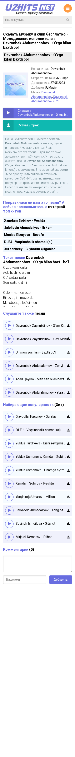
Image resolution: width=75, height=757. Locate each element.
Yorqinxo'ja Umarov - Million (35, 497)
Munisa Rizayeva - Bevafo (24, 235)
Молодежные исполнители (28, 38)
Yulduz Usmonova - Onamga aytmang (41, 470)
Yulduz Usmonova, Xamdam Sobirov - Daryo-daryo (41, 457)
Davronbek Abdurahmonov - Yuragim (41, 392)
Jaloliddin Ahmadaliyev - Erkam (28, 228)
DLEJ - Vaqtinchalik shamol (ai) (28, 242)
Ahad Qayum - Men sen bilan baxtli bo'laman (41, 379)
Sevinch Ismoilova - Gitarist (35, 523)
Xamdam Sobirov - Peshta (24, 221)
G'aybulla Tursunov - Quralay (36, 417)
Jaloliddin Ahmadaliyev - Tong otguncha (41, 510)
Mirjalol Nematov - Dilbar (34, 537)
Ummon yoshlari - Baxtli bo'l (36, 352)
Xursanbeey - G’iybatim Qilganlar (29, 249)
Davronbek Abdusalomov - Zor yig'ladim (41, 366)
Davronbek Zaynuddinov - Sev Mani (41, 339)
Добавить (61, 579)
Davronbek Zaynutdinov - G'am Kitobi (41, 326)
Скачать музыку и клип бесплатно (34, 34)
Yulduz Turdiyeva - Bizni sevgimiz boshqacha (41, 443)
